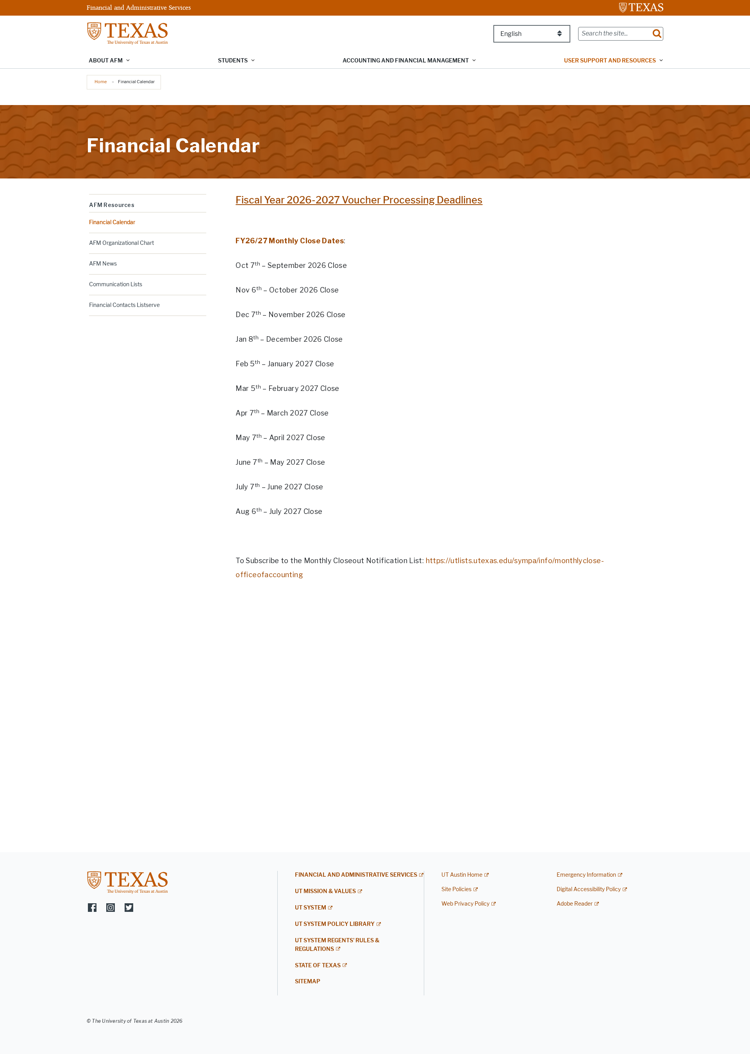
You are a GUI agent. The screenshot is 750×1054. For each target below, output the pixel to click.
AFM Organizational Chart (121, 243)
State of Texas (318, 965)
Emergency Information (586, 875)
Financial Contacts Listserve (124, 305)
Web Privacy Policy (465, 904)
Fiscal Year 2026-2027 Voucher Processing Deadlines (359, 200)
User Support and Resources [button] (610, 60)
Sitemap (307, 981)
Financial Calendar (112, 222)
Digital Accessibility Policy (589, 889)
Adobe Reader (575, 904)
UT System (310, 907)
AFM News (103, 263)
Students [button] (233, 60)
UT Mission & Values (325, 891)
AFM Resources (111, 205)
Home (101, 81)
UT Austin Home (461, 875)
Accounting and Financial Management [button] (406, 60)
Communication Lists (115, 284)
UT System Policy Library (335, 924)
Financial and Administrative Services (139, 7)
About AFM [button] (106, 60)
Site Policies (456, 889)
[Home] (127, 33)
